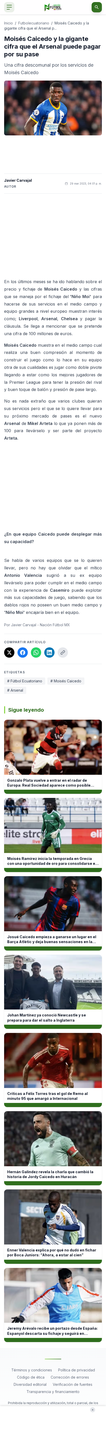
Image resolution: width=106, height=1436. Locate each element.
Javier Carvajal (18, 180)
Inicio (8, 23)
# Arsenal (15, 690)
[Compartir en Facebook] (22, 652)
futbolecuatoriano (33, 23)
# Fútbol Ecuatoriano (24, 681)
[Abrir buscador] (97, 7)
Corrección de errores (70, 1377)
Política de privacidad (76, 1370)
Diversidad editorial (30, 1384)
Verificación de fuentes (72, 1384)
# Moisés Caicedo (65, 681)
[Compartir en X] (9, 652)
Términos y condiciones (31, 1370)
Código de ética (31, 1377)
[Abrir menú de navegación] (9, 7)
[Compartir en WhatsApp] (36, 652)
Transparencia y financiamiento (53, 1391)
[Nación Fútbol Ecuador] (53, 7)
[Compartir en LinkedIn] (49, 652)
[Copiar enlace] (63, 652)
